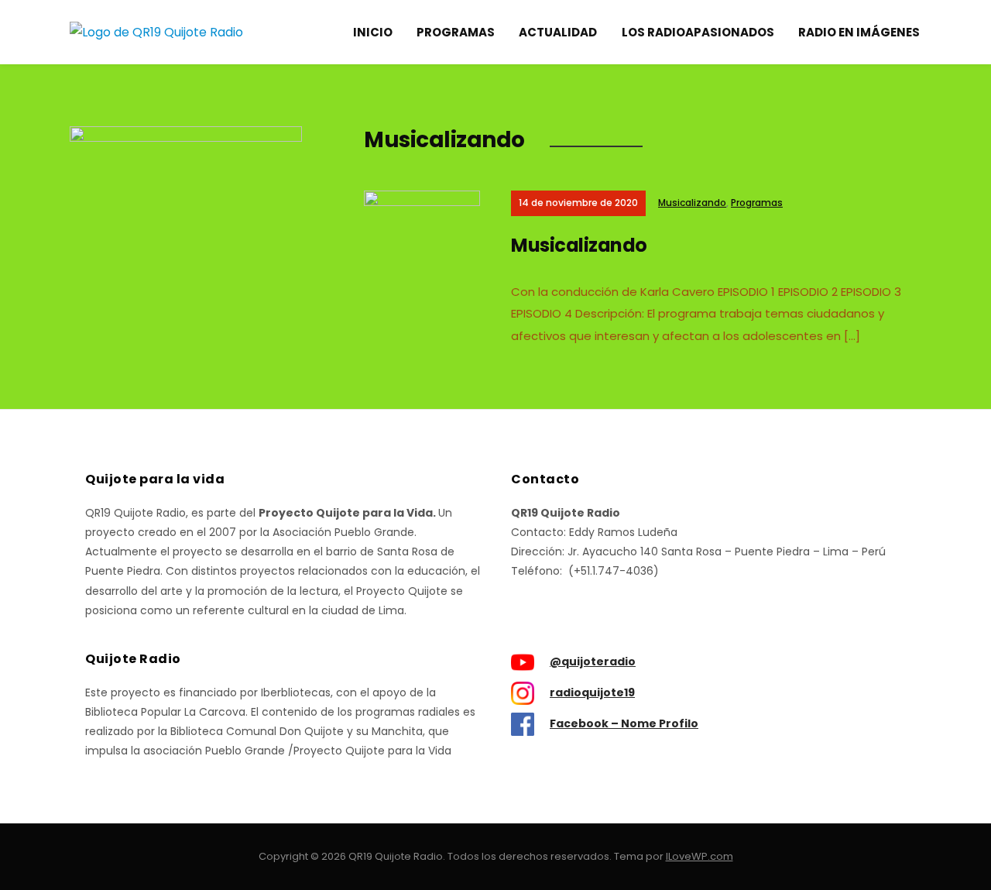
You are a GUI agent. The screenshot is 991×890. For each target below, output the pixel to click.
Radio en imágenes (859, 32)
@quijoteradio (593, 661)
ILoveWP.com (699, 856)
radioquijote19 (592, 692)
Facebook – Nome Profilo (624, 723)
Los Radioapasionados (698, 32)
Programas (456, 32)
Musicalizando (692, 202)
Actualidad (558, 32)
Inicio (373, 32)
